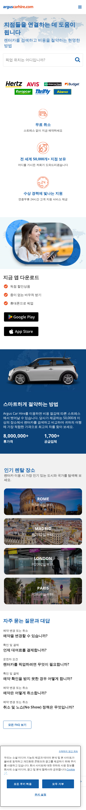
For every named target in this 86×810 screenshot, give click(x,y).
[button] (80, 7)
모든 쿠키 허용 (23, 784)
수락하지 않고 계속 (68, 751)
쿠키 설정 (40, 794)
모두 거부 (58, 784)
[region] (40, 776)
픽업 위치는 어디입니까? (25, 59)
